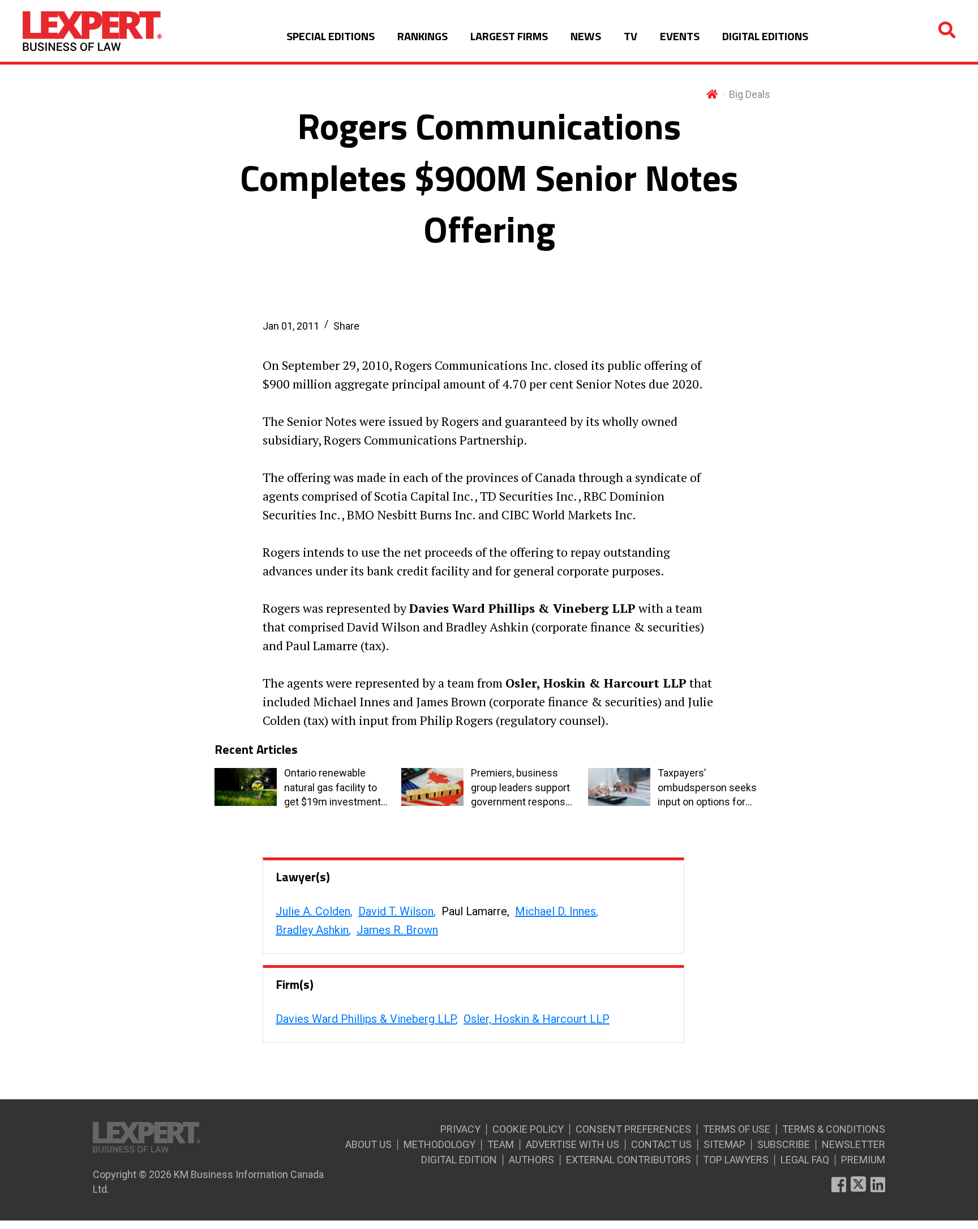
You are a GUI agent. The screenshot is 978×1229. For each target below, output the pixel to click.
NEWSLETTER (853, 1144)
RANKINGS (422, 36)
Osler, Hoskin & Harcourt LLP (537, 1019)
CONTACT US (661, 1144)
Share (346, 326)
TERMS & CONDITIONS (833, 1129)
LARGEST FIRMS (509, 36)
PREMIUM (863, 1160)
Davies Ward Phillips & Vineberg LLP (366, 1019)
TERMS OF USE (736, 1129)
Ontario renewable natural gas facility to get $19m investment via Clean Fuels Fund (332, 788)
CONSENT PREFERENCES (633, 1129)
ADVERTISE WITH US (572, 1144)
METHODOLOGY (439, 1144)
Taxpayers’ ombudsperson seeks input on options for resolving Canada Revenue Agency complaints (707, 788)
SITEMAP (724, 1144)
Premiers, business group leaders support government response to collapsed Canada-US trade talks (521, 788)
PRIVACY (460, 1129)
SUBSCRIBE (783, 1144)
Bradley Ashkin (312, 930)
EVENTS (680, 36)
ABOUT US (368, 1144)
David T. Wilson (396, 911)
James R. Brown (397, 930)
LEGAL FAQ (804, 1160)
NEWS (585, 36)
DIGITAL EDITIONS (765, 36)
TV (630, 36)
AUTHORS (531, 1160)
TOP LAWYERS (736, 1160)
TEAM (500, 1144)
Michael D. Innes (555, 911)
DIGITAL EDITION (459, 1160)
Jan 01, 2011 (291, 326)
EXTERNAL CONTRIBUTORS (628, 1160)
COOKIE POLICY (528, 1129)
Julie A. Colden (313, 911)
